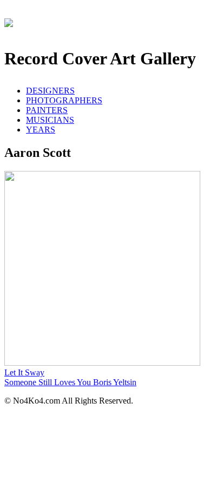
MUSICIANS (50, 119)
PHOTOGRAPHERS (64, 100)
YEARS (40, 129)
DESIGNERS (50, 90)
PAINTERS (47, 110)
